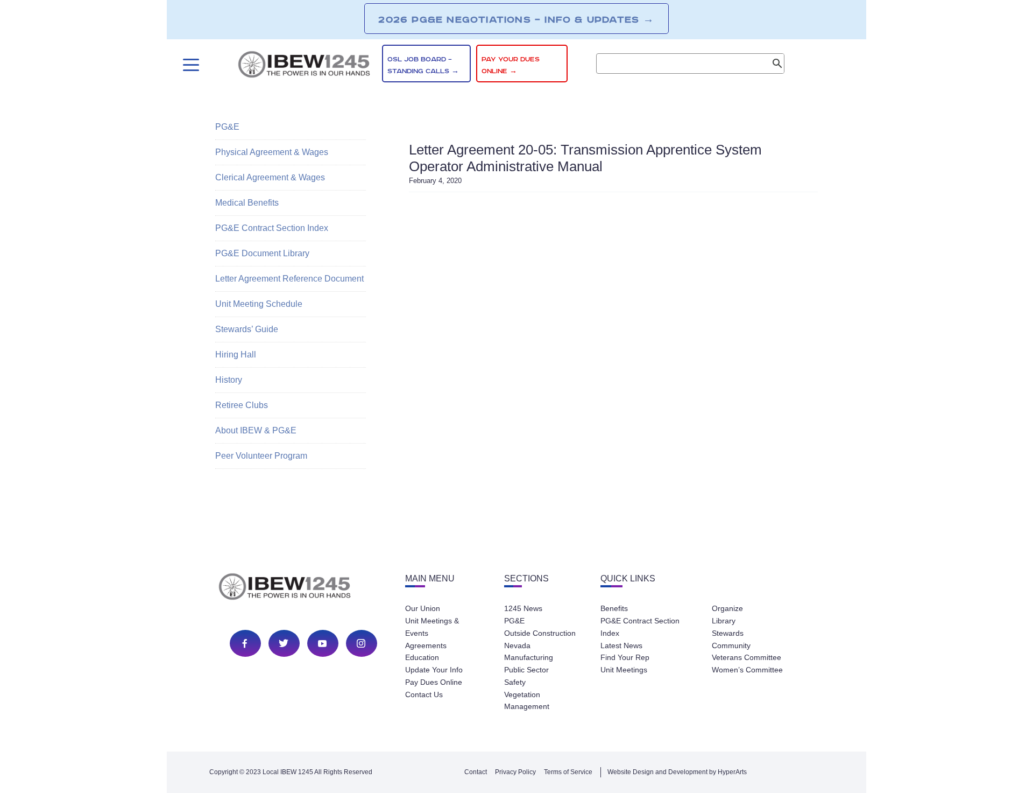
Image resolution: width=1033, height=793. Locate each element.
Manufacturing (528, 657)
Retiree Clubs (241, 405)
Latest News (621, 645)
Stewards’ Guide (246, 329)
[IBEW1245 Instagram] (361, 643)
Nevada (517, 645)
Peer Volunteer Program (261, 455)
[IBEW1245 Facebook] (244, 643)
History (228, 379)
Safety (515, 682)
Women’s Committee (747, 669)
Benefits (614, 608)
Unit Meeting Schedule (258, 303)
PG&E (227, 126)
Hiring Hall (235, 354)
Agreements (426, 645)
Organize (727, 608)
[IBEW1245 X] (283, 643)
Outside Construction (540, 633)
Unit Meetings (623, 669)
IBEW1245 (304, 66)
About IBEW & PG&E (255, 430)
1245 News (523, 608)
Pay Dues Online (433, 682)
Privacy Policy (515, 772)
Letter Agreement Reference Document (289, 278)
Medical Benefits (247, 202)
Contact (475, 772)
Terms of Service (568, 772)
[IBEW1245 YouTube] (322, 643)
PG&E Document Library (262, 253)
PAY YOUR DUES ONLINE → (511, 65)
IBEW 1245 (303, 588)
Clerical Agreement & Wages (270, 177)
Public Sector (526, 669)
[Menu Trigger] (189, 65)
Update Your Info (434, 669)
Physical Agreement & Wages (271, 152)
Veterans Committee (746, 657)
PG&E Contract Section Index (271, 228)
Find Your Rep (624, 657)
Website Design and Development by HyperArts (677, 772)
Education (422, 657)
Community (731, 645)
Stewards (728, 633)
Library (723, 620)
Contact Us (424, 694)
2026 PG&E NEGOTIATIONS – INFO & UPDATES (516, 19)
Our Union (422, 608)
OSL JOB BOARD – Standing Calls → (423, 65)
